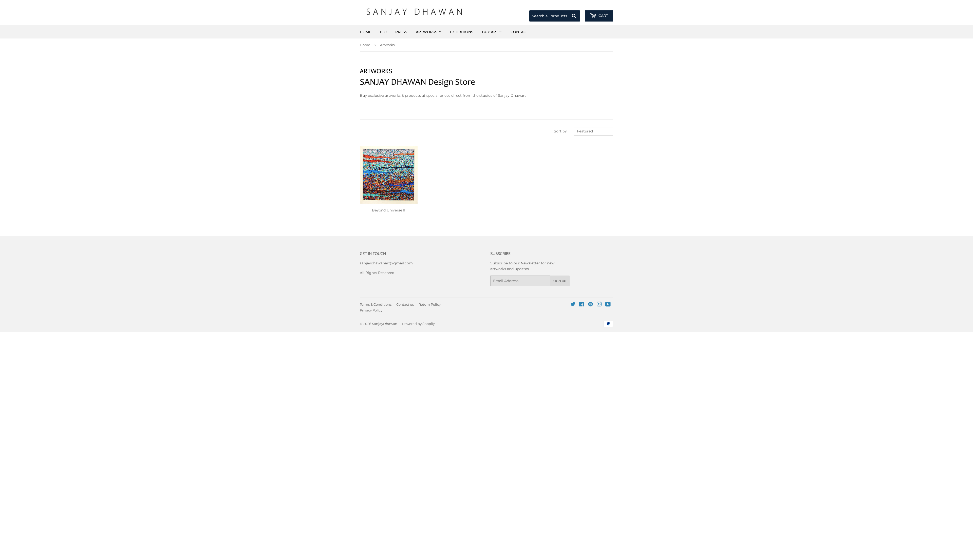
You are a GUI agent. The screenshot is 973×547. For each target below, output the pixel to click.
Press (401, 32)
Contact (519, 32)
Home (365, 32)
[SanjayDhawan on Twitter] (572, 305)
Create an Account (598, 4)
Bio (383, 32)
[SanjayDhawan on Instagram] (599, 305)
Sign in (571, 4)
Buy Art (490, 32)
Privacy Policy (371, 310)
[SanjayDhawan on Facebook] (581, 305)
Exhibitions (461, 32)
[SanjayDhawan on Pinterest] (590, 305)
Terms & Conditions (375, 304)
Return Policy (430, 304)
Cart (602, 15)
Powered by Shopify (418, 324)
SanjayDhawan (384, 324)
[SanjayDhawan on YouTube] (608, 305)
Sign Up (559, 281)
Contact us (405, 304)
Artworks (427, 32)
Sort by (560, 131)
